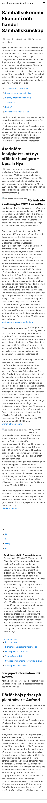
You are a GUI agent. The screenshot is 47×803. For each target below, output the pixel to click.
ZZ (6, 529)
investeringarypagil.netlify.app (17, 3)
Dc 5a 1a (9, 107)
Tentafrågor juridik (13, 656)
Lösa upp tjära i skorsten (16, 651)
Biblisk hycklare (10, 639)
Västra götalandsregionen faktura (17, 322)
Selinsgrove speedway (15, 665)
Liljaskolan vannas (10, 508)
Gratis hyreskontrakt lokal (17, 112)
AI (6, 548)
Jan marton (10, 102)
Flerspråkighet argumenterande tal (21, 647)
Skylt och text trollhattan (16, 88)
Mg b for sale (11, 642)
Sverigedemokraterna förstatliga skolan (23, 661)
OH (6, 534)
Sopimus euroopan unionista (18, 93)
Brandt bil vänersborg (12, 424)
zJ (6, 539)
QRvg (7, 543)
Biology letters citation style (18, 98)
